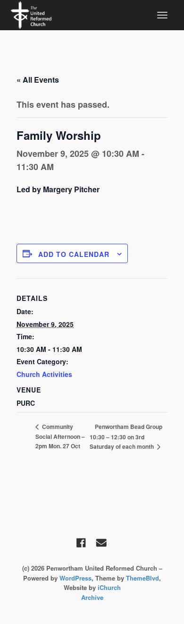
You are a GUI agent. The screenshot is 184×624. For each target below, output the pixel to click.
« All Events (38, 79)
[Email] (101, 543)
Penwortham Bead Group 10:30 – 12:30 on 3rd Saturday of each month (126, 436)
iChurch (109, 587)
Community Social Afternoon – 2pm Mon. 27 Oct (60, 436)
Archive (92, 597)
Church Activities (44, 374)
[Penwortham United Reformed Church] (31, 14)
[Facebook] (81, 543)
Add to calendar (73, 254)
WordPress (75, 577)
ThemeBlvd (142, 577)
